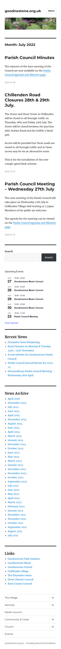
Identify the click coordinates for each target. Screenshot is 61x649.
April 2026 (14, 398)
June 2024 (14, 427)
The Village (11, 597)
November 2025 (17, 402)
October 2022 (16, 477)
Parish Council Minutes (29, 57)
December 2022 (17, 469)
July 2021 (13, 535)
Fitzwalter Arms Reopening (24, 342)
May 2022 (13, 493)
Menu (51, 11)
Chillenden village (18, 571)
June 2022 (14, 489)
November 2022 (17, 473)
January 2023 (15, 464)
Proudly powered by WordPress (41, 643)
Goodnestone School (20, 567)
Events (9, 634)
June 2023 (13, 452)
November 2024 (17, 419)
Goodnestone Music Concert (28, 281)
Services (10, 605)
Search (9, 251)
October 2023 (15, 448)
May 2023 (13, 456)
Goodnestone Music (19, 562)
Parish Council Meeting (26, 316)
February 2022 (16, 506)
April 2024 (14, 431)
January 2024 (15, 440)
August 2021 (15, 531)
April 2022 (14, 498)
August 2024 (15, 423)
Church (9, 626)
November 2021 (17, 518)
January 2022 (15, 510)
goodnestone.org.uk (23, 11)
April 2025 (14, 415)
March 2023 (15, 460)
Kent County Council (20, 583)
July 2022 (13, 485)
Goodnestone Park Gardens (24, 558)
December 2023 (17, 444)
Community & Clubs (17, 619)
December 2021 (17, 514)
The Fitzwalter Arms (20, 575)
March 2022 (15, 502)
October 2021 (15, 522)
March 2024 (15, 435)
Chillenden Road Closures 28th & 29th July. (27, 100)
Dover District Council (20, 579)
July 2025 (13, 406)
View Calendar (11, 322)
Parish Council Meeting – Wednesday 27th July (30, 186)
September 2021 (17, 527)
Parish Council (13, 612)
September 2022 (17, 481)
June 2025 (14, 411)
